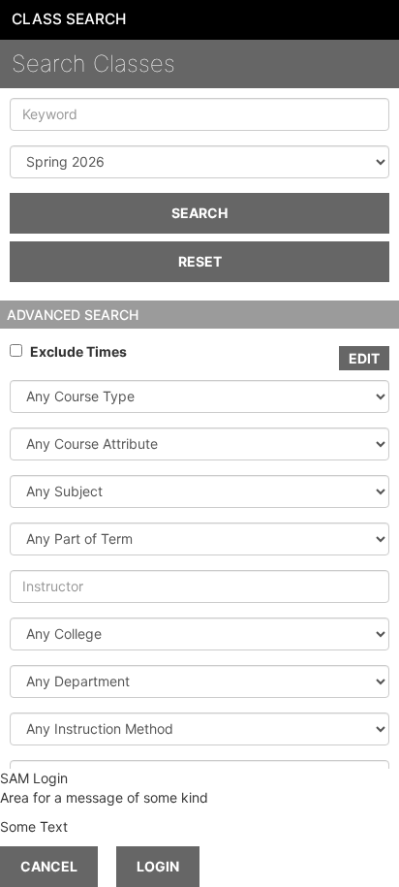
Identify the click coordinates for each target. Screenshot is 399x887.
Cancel (48, 866)
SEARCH (199, 213)
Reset (200, 261)
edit (364, 358)
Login (158, 866)
